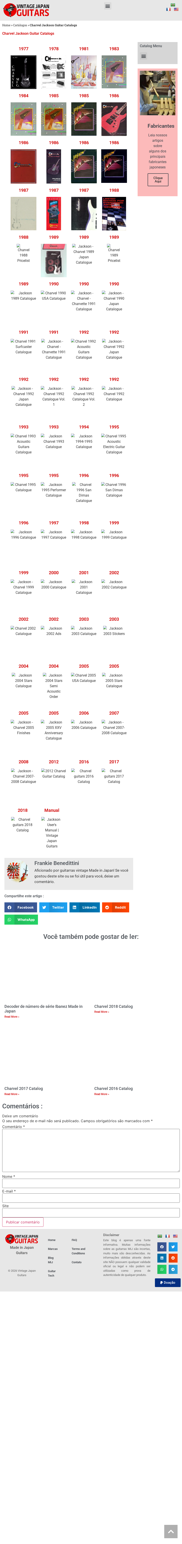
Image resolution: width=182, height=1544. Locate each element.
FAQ (74, 1240)
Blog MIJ (50, 1260)
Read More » (11, 1016)
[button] (107, 6)
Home (6, 25)
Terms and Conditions (78, 1251)
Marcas (53, 1249)
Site (5, 1206)
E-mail (9, 1191)
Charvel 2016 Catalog (113, 1088)
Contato (76, 1262)
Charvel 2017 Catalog (23, 1088)
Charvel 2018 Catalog (113, 1006)
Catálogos (20, 25)
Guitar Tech (52, 1273)
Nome (8, 1176)
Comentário (13, 1126)
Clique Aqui (158, 179)
